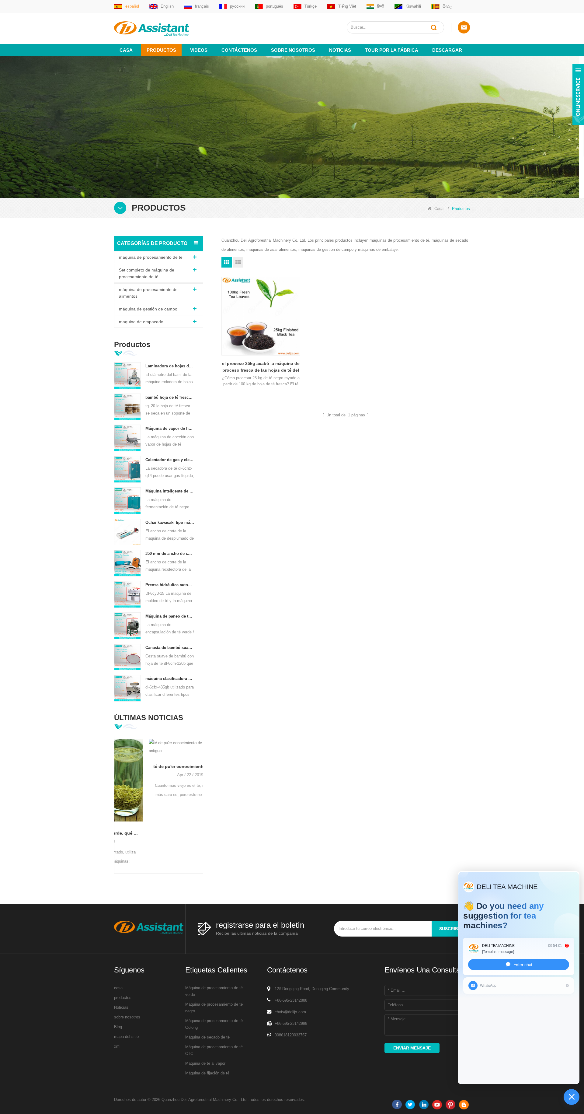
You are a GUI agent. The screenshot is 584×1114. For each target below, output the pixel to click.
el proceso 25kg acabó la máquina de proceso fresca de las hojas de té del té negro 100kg (261, 367)
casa (118, 988)
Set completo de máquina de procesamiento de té (146, 273)
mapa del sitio (126, 1036)
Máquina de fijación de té (207, 1073)
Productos (161, 50)
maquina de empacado (141, 321)
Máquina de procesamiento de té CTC (214, 1050)
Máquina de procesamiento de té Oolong (214, 1024)
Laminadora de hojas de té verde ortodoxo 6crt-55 (169, 366)
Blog (118, 1027)
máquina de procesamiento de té (150, 257)
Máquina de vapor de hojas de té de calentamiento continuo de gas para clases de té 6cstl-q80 (169, 428)
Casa (126, 50)
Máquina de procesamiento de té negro (214, 1007)
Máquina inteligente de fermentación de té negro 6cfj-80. (169, 491)
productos (122, 997)
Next (201, 795)
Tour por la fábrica (391, 50)
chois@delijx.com (290, 1012)
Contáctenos (239, 50)
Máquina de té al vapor (205, 1063)
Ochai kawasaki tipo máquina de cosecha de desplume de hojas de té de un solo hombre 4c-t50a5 (169, 522)
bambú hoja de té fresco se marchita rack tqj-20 (169, 397)
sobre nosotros (293, 50)
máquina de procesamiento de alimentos (148, 293)
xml (117, 1046)
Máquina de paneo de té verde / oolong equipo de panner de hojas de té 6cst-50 (169, 616)
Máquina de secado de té (207, 1037)
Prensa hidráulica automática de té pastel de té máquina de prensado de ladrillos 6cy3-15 (169, 585)
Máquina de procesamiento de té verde (214, 991)
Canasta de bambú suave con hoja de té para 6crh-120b (169, 647)
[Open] (578, 94)
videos (198, 50)
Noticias (340, 50)
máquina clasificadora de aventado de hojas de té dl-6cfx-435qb (169, 678)
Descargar (447, 50)
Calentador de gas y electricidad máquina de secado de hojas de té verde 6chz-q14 (169, 459)
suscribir (450, 928)
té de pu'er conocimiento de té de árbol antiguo (158, 766)
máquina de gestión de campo (148, 309)
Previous (116, 795)
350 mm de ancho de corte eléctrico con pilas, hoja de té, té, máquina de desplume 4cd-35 (169, 553)
